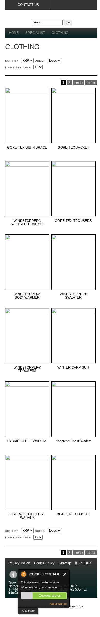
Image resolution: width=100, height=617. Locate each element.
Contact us (28, 5)
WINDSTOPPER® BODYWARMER (27, 296)
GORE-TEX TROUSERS (73, 221)
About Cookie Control (23, 574)
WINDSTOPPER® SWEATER (73, 296)
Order (40, 60)
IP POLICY (83, 563)
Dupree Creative (71, 606)
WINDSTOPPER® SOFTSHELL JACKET (27, 222)
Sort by (11, 60)
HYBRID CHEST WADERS (27, 441)
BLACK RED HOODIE (73, 514)
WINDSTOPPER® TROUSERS (27, 369)
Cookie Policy (44, 563)
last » (91, 83)
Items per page (18, 67)
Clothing (60, 33)
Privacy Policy (19, 563)
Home (14, 33)
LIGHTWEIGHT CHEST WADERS (27, 516)
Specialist (35, 33)
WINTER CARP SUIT (73, 367)
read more (28, 610)
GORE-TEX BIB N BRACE (27, 147)
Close (65, 574)
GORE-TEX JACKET (73, 147)
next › (78, 83)
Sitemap (65, 563)
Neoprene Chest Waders (73, 441)
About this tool (58, 603)
